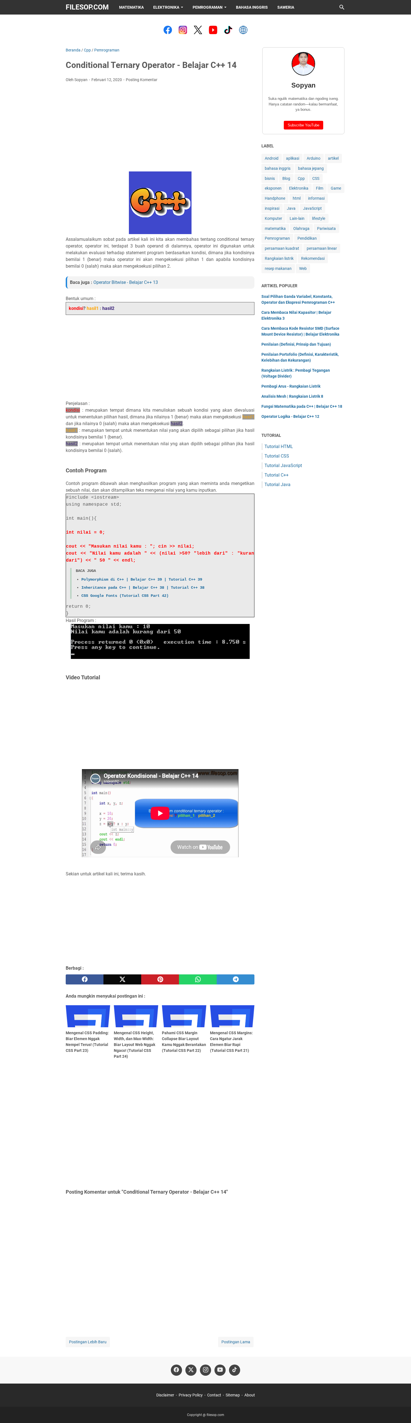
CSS (315, 178)
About (249, 1395)
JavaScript (312, 208)
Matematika (131, 7)
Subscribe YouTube (303, 125)
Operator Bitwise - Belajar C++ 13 (125, 282)
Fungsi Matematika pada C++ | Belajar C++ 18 (301, 406)
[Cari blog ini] (342, 7)
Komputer (273, 218)
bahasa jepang (311, 168)
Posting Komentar (141, 79)
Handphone (275, 198)
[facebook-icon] (176, 1370)
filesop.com (87, 7)
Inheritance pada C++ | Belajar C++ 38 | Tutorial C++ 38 (142, 587)
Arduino (313, 158)
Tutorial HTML (278, 446)
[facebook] (84, 979)
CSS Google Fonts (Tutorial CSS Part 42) (125, 595)
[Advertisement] (160, 128)
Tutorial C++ (276, 475)
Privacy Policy (191, 1395)
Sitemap (233, 1395)
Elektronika (166, 7)
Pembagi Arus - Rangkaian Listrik (290, 386)
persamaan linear (322, 248)
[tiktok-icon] (234, 1370)
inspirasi (272, 208)
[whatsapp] (198, 979)
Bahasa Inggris (252, 7)
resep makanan (278, 268)
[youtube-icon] (220, 1370)
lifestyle (318, 218)
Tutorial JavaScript (283, 465)
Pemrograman (208, 7)
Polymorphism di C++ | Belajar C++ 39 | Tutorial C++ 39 (141, 579)
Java (291, 208)
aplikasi (292, 158)
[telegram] (235, 979)
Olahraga (301, 228)
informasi (316, 198)
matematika (275, 228)
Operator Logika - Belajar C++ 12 (290, 416)
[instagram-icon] (205, 1370)
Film (319, 188)
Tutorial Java (277, 484)
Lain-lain (297, 218)
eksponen (273, 188)
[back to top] (399, 1410)
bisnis (270, 178)
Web (303, 268)
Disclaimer (165, 1395)
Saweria (285, 7)
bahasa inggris (277, 168)
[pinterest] (160, 979)
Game (336, 188)
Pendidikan (307, 238)
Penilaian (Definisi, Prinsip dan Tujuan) (296, 344)
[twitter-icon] (191, 1370)
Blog (286, 178)
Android (271, 158)
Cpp (301, 178)
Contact (214, 1395)
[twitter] (122, 979)
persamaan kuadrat (282, 248)
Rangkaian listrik (279, 258)
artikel (333, 158)
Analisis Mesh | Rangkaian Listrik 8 (292, 396)
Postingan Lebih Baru (88, 1342)
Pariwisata (326, 228)
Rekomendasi (313, 258)
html (297, 198)
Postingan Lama (235, 1342)
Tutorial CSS (276, 456)
